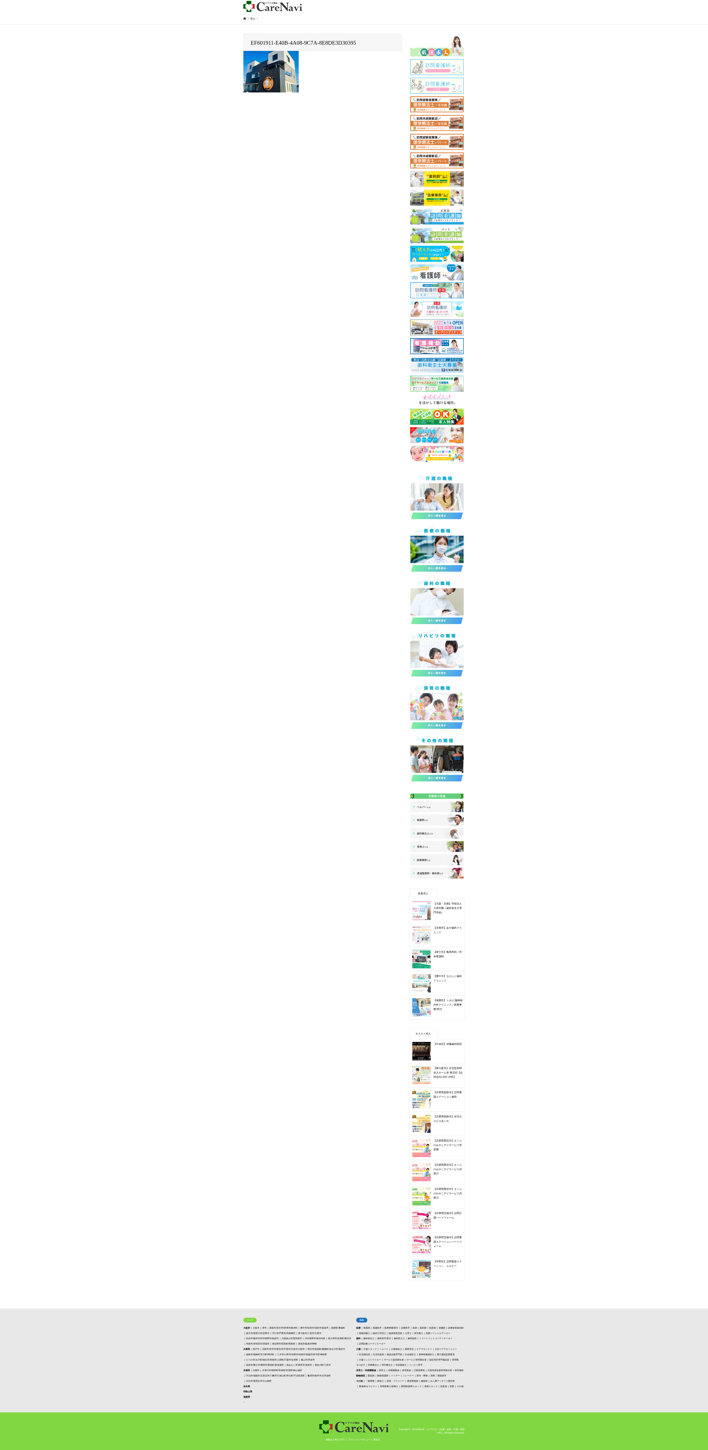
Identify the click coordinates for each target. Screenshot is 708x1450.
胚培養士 (418, 1333)
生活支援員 (378, 1354)
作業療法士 (373, 1365)
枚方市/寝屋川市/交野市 (257, 1333)
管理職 (455, 1359)
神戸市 (256, 1349)
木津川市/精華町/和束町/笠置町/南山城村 (282, 1370)
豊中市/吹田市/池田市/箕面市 (314, 1328)
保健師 (442, 1328)
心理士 (408, 1333)
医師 (415, 1328)
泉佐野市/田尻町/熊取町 (283, 1343)
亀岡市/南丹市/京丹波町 (319, 1375)
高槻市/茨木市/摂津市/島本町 (283, 1328)
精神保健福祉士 (426, 1354)
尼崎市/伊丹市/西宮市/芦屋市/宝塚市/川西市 (283, 1349)
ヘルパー (383, 1349)
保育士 (382, 1370)
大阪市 (256, 1328)
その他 (359, 1381)
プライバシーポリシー (359, 1439)
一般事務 (370, 1381)
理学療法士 (387, 1365)
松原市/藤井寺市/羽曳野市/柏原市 (262, 1338)
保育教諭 (406, 1370)
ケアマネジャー (424, 1349)
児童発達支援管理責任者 (440, 1370)
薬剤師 (423, 1328)
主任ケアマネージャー (446, 1349)
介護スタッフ (370, 1349)
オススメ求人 (423, 1033)
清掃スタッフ (431, 1386)
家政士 (380, 1381)
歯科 (358, 1338)
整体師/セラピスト (368, 1386)
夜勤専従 (409, 1349)
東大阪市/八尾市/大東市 (309, 1333)
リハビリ (360, 1365)
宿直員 (443, 1386)
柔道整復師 (412, 1381)
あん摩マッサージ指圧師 (442, 1381)
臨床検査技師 (395, 1333)
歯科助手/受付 (384, 1338)
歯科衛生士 (368, 1338)
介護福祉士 (396, 1349)
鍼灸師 (424, 1381)
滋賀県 (246, 1397)
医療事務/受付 (391, 1328)
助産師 (432, 1328)
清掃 (432, 1375)
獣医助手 (442, 1375)
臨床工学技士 (379, 1333)
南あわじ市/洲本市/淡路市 (299, 1365)
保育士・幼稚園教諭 (366, 1370)
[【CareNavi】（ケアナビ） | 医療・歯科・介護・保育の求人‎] (272, 6)
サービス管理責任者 (416, 1359)
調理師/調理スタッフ (411, 1386)
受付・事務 (422, 1375)
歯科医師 (412, 1338)
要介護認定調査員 (446, 1354)
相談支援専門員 (394, 1354)
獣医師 (371, 1375)
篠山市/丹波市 (308, 1359)
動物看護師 (382, 1375)
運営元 (376, 1439)
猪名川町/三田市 (323, 1365)
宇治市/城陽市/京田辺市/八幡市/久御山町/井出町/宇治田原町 (275, 1375)
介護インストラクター (370, 1359)
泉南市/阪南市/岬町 (307, 1343)
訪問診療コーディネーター (372, 1343)
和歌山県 (247, 1391)
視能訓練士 (364, 1333)
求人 (252, 18)
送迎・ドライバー (395, 1381)
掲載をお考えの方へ (336, 1439)
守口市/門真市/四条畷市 (283, 1333)
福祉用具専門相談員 (439, 1359)
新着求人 (423, 893)
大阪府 (246, 1328)
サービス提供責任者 (394, 1359)
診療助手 (405, 1328)
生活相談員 (364, 1354)
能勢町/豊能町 (338, 1328)
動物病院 (360, 1375)
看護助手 (377, 1328)
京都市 (256, 1370)
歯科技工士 (399, 1338)
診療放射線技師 (456, 1328)
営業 (452, 1386)
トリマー (395, 1375)
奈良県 (246, 1386)
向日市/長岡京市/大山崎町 (259, 1381)
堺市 (264, 1328)
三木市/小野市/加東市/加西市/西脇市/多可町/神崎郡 (302, 1354)
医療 (358, 1328)
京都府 (246, 1370)
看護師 (366, 1328)
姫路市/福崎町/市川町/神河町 (260, 1354)
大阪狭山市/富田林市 (292, 1338)
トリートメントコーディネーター (435, 1338)
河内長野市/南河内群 (315, 1338)
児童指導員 (419, 1370)
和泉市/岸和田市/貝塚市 (257, 1343)
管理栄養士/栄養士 (389, 1386)
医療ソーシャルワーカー (438, 1333)
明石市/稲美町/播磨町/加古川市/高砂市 (326, 1349)
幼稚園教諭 (393, 1370)
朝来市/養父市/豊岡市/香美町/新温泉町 (265, 1365)
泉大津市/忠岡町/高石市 (339, 1338)
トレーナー (408, 1375)
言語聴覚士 (401, 1365)
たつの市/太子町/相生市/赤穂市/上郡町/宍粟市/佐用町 (272, 1359)
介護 (358, 1349)
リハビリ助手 (416, 1365)
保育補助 (459, 1370)
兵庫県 (246, 1349)
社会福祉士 (410, 1354)
